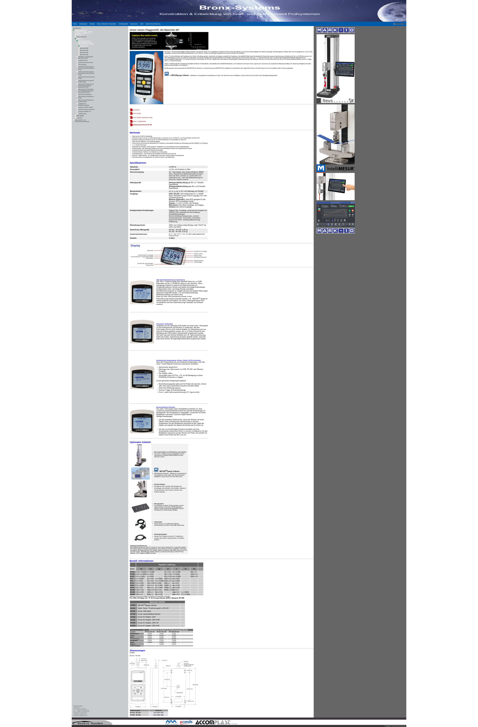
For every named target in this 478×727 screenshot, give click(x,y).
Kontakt (92, 24)
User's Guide (137, 113)
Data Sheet (136, 110)
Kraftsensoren (83, 60)
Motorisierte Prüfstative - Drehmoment (86, 100)
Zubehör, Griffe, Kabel (85, 107)
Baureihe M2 (84, 54)
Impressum (134, 24)
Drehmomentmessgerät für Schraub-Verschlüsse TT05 (86, 73)
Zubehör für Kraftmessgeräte (83, 104)
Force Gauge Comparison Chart (142, 117)
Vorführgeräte (123, 24)
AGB (141, 24)
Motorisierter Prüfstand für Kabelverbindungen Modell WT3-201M (85, 90)
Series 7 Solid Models (139, 121)
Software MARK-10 (84, 111)
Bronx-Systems (82, 37)
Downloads (83, 24)
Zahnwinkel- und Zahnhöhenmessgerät (82, 120)
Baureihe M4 (84, 50)
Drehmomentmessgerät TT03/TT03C (86, 81)
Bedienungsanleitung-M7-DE (142, 124)
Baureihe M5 (84, 48)
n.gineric (79, 118)
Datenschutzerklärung (153, 24)
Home (75, 24)
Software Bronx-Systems (86, 109)
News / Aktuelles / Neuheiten (106, 24)
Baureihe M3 (84, 52)
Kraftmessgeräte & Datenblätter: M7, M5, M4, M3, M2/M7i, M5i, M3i (86, 42)
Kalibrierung (82, 113)
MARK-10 (80, 39)
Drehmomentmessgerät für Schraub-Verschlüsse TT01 (86, 68)
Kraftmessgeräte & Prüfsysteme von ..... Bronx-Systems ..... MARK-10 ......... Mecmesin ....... (84, 32)
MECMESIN (80, 115)
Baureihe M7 (84, 46)
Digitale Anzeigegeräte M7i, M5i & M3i (85, 57)
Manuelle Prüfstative (85, 94)
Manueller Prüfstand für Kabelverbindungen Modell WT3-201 (86, 85)
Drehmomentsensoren (85, 62)
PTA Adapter (82, 64)
